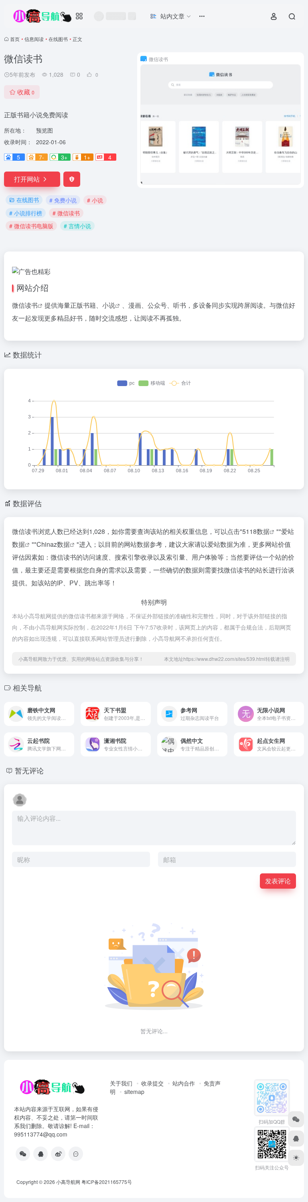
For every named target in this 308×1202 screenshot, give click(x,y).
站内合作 (183, 1083)
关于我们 (121, 1083)
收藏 (25, 91)
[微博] (58, 1154)
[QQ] (40, 1154)
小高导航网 (68, 1181)
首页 (15, 38)
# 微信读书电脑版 (31, 226)
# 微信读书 (66, 213)
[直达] (67, 708)
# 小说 (95, 200)
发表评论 (278, 880)
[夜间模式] (296, 1158)
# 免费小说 (63, 200)
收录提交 (152, 1083)
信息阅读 (34, 38)
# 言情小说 (77, 226)
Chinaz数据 (53, 544)
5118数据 (256, 531)
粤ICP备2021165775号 (106, 1181)
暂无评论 (29, 770)
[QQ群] (76, 1154)
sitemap (134, 1092)
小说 (108, 305)
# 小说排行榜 (25, 213)
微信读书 (25, 305)
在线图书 (58, 38)
